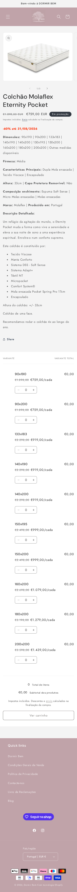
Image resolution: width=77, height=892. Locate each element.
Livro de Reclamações (22, 792)
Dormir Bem (15, 756)
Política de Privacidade (23, 774)
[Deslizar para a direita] (47, 88)
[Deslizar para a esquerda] (29, 88)
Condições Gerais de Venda (26, 765)
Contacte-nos (16, 783)
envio (49, 701)
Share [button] (10, 339)
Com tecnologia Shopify (50, 884)
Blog (11, 801)
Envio (24, 119)
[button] (8, 16)
